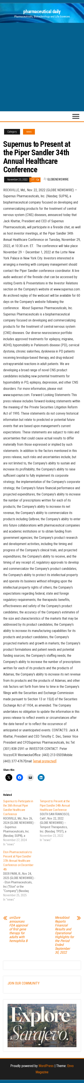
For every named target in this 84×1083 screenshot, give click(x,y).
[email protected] (44, 761)
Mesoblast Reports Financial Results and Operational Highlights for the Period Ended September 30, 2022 (64, 935)
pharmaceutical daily (42, 11)
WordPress (46, 1066)
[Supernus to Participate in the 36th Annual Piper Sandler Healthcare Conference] (21, 822)
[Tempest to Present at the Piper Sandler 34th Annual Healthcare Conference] (58, 820)
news (29, 131)
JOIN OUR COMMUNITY (24, 983)
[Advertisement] (42, 67)
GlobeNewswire (58, 179)
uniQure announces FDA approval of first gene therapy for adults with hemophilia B (18, 929)
